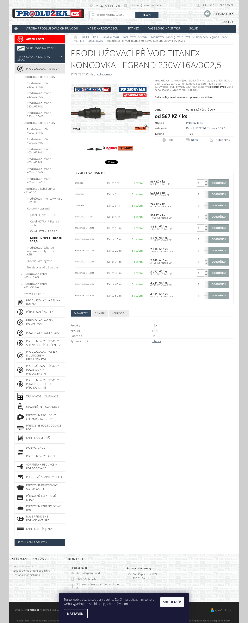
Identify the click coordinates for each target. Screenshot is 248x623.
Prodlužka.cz (194, 123)
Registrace (226, 5)
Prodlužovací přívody (42, 68)
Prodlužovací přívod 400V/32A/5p (39, 141)
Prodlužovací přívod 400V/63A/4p (39, 150)
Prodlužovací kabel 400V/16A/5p (35, 275)
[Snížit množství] (206, 185)
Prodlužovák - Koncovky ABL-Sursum (45, 200)
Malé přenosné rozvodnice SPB (37, 518)
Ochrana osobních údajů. (28, 575)
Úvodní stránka (16, 28)
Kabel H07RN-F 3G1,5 (43, 215)
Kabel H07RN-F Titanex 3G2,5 (46, 239)
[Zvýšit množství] (206, 181)
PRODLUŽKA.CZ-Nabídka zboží (33, 58)
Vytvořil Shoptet (223, 610)
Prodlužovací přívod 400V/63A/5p (39, 160)
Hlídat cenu (222, 140)
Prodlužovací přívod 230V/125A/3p (39, 114)
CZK (224, 22)
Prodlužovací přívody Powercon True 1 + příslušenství (42, 384)
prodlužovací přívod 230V (39, 77)
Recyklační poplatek (32, 542)
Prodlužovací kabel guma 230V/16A (39, 190)
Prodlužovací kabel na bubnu (43, 302)
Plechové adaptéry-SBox (44, 477)
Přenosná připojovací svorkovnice (42, 487)
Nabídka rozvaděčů (102, 28)
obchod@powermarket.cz (91, 573)
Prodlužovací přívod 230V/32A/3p (39, 94)
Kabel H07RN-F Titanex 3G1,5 (44, 223)
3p (153, 336)
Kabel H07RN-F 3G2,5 (43, 231)
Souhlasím (172, 602)
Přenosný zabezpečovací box (44, 508)
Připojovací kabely (39, 312)
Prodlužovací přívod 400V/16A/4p (39, 131)
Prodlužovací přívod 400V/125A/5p (39, 180)
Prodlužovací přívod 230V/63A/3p (39, 104)
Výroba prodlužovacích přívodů (52, 28)
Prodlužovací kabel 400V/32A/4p (35, 285)
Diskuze (100, 313)
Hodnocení (119, 313)
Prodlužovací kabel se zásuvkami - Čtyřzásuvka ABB (42, 251)
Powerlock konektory (42, 333)
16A (154, 325)
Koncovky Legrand (38, 208)
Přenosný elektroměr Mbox (42, 497)
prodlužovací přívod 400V (39, 123)
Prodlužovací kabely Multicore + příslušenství (41, 355)
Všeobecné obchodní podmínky (31, 570)
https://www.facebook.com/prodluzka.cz (98, 585)
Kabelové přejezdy (39, 529)
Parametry (81, 313)
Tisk (170, 140)
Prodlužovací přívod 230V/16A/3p (39, 84)
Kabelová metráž (38, 438)
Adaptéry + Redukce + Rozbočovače (41, 466)
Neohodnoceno (101, 74)
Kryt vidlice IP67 (34, 294)
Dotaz (195, 140)
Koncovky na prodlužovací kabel (41, 452)
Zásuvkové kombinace (42, 396)
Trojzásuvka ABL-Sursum (42, 267)
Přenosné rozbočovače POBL (43, 427)
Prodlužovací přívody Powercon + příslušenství (42, 369)
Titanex (133, 28)
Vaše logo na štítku (164, 28)
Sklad (193, 28)
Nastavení (75, 614)
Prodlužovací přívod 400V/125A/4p (39, 170)
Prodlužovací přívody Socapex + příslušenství (43, 343)
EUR (230, 22)
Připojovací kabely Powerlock (39, 322)
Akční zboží (35, 39)
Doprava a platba (23, 566)
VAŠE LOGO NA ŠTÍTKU (41, 48)
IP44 (155, 330)
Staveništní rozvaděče (42, 406)
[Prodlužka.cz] (48, 13)
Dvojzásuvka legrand (39, 261)
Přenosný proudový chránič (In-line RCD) (41, 417)
